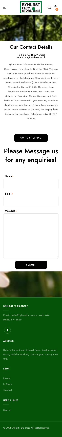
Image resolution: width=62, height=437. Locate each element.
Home (6, 378)
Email (8, 194)
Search (7, 410)
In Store (7, 384)
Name (8, 176)
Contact (7, 390)
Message (10, 211)
